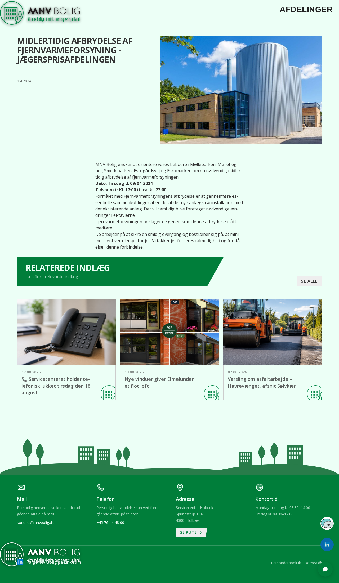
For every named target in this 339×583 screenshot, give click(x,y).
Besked (256, 489)
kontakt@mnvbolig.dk (35, 522)
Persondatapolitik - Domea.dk (296, 562)
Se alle (309, 281)
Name (255, 448)
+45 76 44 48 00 (110, 522)
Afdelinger (306, 9)
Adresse (257, 469)
